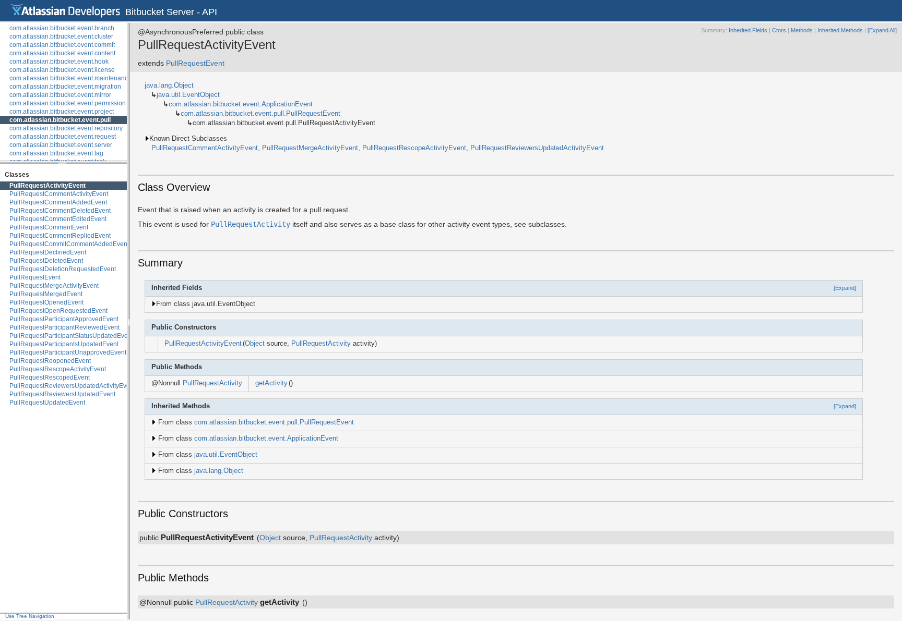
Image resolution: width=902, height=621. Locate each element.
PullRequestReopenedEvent (50, 360)
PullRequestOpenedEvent (46, 302)
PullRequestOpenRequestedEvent (58, 310)
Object (255, 343)
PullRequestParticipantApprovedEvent (63, 319)
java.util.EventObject (188, 95)
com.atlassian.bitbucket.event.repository (66, 128)
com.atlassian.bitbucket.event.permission (67, 103)
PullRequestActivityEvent (47, 185)
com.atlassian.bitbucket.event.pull (60, 120)
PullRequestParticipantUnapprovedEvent (67, 352)
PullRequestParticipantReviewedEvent (64, 327)
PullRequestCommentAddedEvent (58, 202)
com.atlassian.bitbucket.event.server (60, 145)
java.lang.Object (169, 85)
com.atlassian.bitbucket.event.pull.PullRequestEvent (260, 113)
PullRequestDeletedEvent (46, 260)
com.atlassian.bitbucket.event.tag (56, 153)
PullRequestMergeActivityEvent (54, 285)
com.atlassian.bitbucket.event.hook (59, 61)
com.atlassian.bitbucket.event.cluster (61, 36)
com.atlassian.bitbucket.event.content (62, 53)
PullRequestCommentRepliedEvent (60, 235)
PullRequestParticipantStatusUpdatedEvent (71, 335)
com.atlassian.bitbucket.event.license (62, 70)
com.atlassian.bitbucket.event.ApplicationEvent (241, 104)
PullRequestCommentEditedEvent (57, 219)
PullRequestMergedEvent (45, 294)
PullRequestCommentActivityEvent (58, 194)
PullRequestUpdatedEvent (47, 402)
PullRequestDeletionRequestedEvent (62, 269)
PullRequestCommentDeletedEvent (60, 210)
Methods (802, 30)
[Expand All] (882, 30)
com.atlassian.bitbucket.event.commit (62, 44)
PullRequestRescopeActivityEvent (57, 369)
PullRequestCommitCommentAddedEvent (69, 244)
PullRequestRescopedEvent (49, 377)
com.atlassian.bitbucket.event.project (61, 111)
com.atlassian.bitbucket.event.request (62, 136)
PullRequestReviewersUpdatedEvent (62, 394)
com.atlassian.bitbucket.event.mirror (60, 95)
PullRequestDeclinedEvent (47, 252)
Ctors (779, 30)
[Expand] (845, 288)
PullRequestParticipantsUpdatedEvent (63, 344)
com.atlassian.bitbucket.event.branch (61, 28)
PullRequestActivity (250, 224)
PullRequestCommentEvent (48, 227)
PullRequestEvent (35, 277)
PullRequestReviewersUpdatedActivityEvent (72, 385)
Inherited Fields (748, 30)
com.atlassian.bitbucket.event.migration (65, 86)
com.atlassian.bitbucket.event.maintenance (70, 78)
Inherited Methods (840, 30)
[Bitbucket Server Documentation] (65, 10)
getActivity (271, 383)
